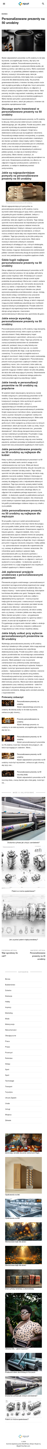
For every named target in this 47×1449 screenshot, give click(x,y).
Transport (8, 1086)
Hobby (7, 1001)
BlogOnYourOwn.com (23, 1446)
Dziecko (8, 990)
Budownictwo (10, 984)
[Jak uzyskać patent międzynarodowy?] (23, 915)
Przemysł (9, 1052)
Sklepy (7, 1064)
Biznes (5, 14)
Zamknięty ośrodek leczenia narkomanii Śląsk (22, 1153)
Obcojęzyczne (10, 1035)
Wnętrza (8, 1114)
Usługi (7, 1109)
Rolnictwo (8, 1058)
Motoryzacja (9, 1024)
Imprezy (8, 1007)
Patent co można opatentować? (23, 891)
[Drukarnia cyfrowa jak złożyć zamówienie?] (23, 818)
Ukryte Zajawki (10, 1097)
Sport (7, 1069)
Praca (7, 1041)
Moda (7, 1018)
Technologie (9, 1081)
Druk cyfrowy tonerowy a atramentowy (19, 1288)
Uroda (7, 1103)
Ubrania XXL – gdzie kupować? (17, 1348)
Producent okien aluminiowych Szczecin (20, 1372)
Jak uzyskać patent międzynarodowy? (23, 939)
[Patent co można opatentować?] (23, 867)
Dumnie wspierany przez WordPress (17, 1444)
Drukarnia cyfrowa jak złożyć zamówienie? (23, 842)
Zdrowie (8, 1120)
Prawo (7, 1047)
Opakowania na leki (12, 1194)
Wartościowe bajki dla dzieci (15, 1241)
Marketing (9, 1013)
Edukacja (8, 996)
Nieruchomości (10, 1030)
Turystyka (9, 1092)
